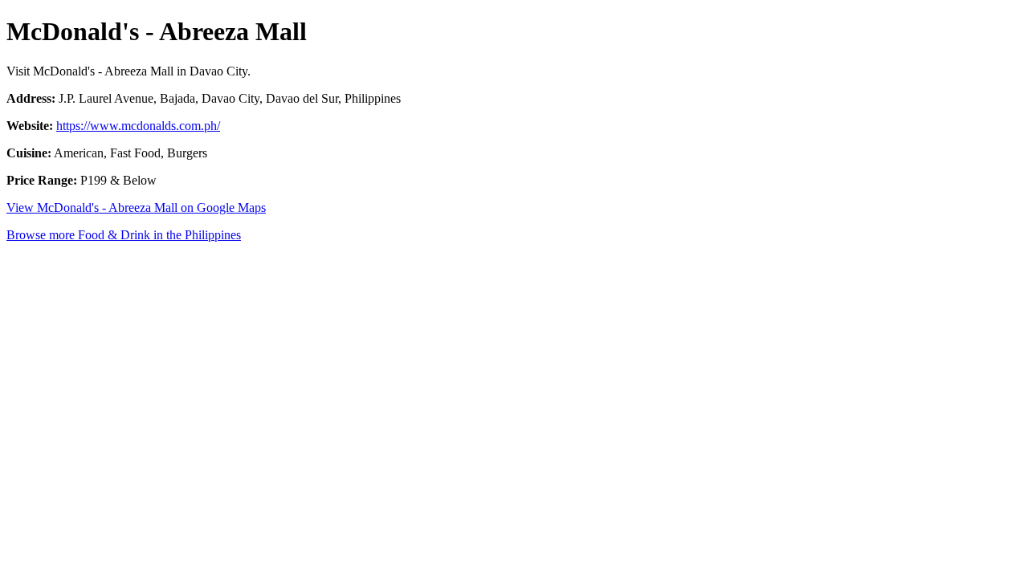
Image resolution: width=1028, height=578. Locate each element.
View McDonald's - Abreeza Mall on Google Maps (136, 207)
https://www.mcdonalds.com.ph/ (138, 125)
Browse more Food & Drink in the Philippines (123, 235)
